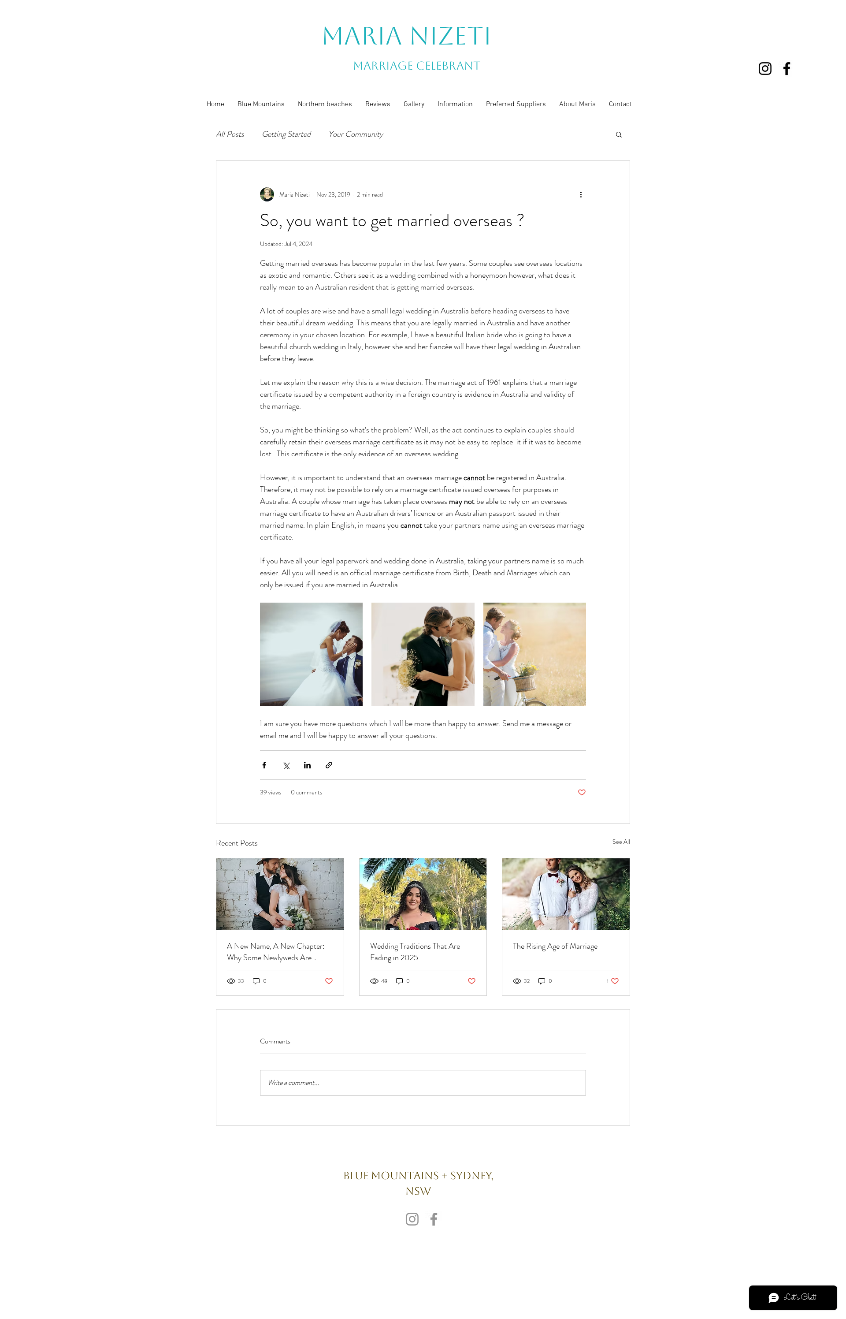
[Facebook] (786, 68)
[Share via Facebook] (264, 765)
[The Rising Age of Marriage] (566, 894)
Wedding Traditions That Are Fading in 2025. (415, 951)
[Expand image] (311, 654)
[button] (619, 134)
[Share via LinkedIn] (307, 765)
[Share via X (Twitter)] (286, 765)
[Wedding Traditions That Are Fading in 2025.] (423, 894)
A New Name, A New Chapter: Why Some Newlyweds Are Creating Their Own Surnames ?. (278, 951)
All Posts (230, 134)
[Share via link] (329, 765)
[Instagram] (765, 68)
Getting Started (286, 134)
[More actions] (580, 194)
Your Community (355, 134)
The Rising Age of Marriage (555, 946)
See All (621, 841)
